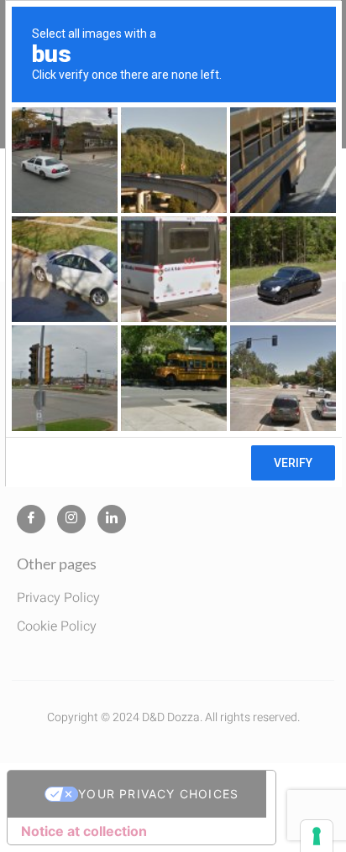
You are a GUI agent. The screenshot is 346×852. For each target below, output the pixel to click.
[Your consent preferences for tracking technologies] (317, 836)
